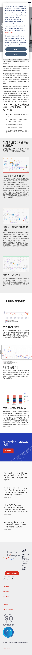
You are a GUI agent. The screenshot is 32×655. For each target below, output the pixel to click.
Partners (5, 604)
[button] (29, 3)
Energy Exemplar (8, 609)
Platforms (6, 586)
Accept (16, 49)
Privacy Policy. (9, 32)
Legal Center (7, 648)
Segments (6, 591)
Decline (16, 54)
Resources (6, 596)
